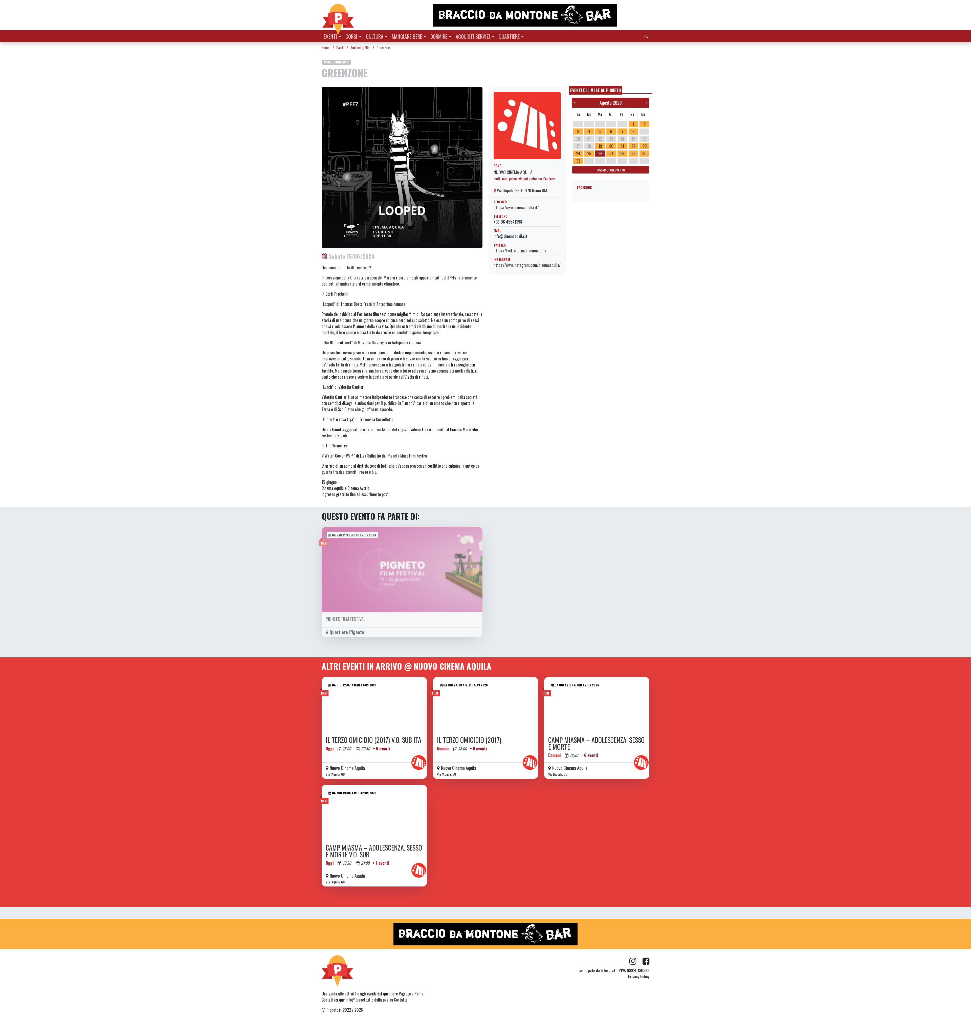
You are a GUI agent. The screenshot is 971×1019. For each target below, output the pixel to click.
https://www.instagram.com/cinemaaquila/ (527, 265)
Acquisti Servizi (473, 36)
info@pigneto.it (358, 1000)
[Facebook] (646, 961)
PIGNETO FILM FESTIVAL (346, 619)
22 (633, 146)
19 (600, 146)
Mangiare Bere (407, 36)
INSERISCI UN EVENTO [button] (611, 169)
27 (611, 153)
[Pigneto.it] (338, 15)
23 (645, 146)
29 (633, 153)
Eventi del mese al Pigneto (595, 90)
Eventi (330, 36)
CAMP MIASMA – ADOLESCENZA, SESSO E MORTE (596, 743)
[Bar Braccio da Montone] (541, 15)
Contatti (400, 1000)
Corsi (351, 36)
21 (622, 146)
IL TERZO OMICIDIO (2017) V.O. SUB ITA (373, 740)
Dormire (438, 36)
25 (589, 153)
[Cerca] (646, 36)
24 (578, 153)
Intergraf (608, 970)
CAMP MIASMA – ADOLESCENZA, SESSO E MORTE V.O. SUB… (374, 851)
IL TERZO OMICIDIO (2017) (469, 740)
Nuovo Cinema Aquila (513, 172)
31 (578, 161)
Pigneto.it (334, 1010)
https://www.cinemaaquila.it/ (516, 207)
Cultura (374, 36)
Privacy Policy (638, 976)
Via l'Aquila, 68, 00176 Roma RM (521, 190)
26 (600, 153)
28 (622, 153)
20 (611, 146)
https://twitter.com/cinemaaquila (520, 251)
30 (644, 153)
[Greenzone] (402, 167)
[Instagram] (636, 961)
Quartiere (509, 36)
